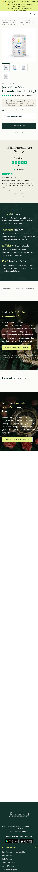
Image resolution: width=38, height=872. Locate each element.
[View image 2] (15, 67)
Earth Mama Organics (10, 870)
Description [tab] (6, 289)
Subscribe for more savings (17, 439)
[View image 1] (6, 67)
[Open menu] (3, 14)
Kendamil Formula (8, 863)
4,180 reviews (22, 166)
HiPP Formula (7, 856)
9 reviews (18, 95)
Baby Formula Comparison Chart (14, 852)
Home (4, 20)
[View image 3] (24, 67)
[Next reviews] (22, 195)
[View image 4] (6, 76)
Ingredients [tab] (18, 289)
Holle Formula (7, 859)
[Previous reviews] (16, 195)
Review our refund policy (16, 347)
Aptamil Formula (8, 866)
